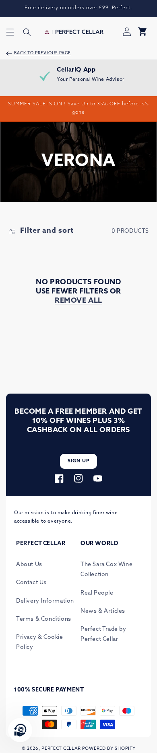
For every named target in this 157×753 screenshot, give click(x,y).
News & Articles (103, 611)
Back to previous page (42, 53)
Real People (97, 593)
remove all (78, 301)
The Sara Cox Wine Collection (106, 570)
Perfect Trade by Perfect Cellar (103, 634)
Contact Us (31, 583)
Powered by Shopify (109, 749)
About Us (29, 565)
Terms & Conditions (43, 619)
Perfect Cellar (61, 749)
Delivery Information (45, 601)
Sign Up (79, 461)
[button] (10, 32)
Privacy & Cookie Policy (39, 642)
